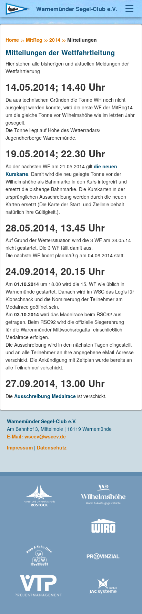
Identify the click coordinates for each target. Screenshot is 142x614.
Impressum (20, 447)
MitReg (34, 39)
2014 (54, 39)
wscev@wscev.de (45, 436)
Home (12, 39)
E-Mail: (15, 436)
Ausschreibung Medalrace (45, 396)
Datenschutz (52, 447)
